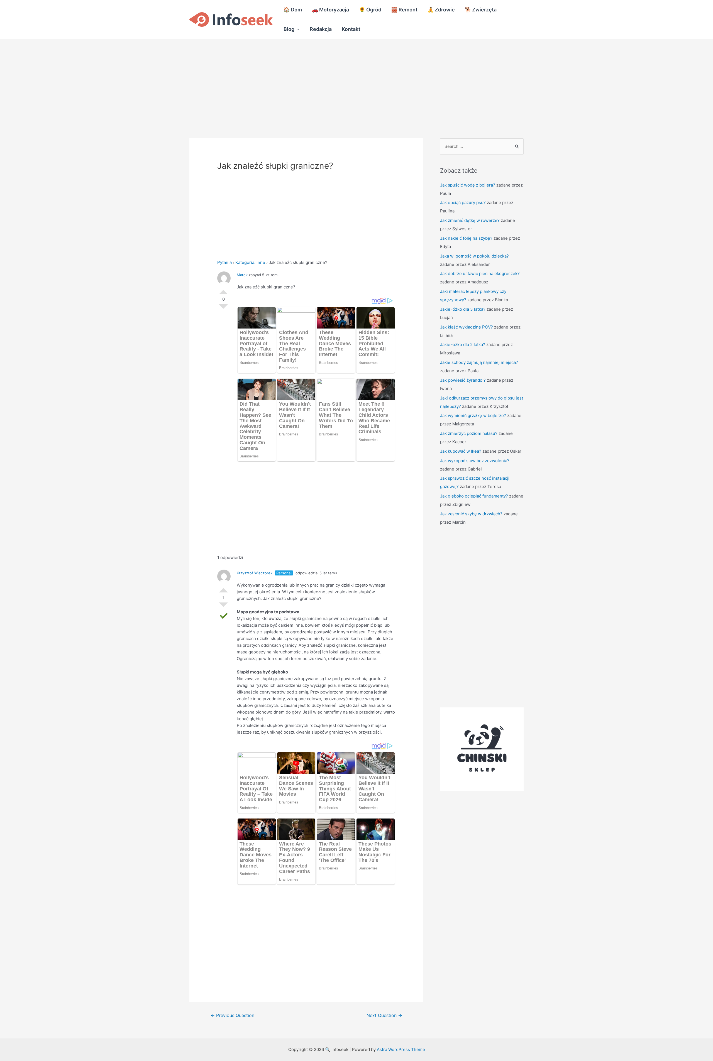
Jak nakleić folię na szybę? (466, 238)
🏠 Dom (293, 10)
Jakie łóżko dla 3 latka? (462, 309)
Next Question (384, 1015)
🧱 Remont (404, 10)
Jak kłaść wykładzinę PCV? (466, 327)
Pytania (224, 262)
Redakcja (321, 29)
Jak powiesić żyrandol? (463, 380)
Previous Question (232, 1015)
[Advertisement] (167, 80)
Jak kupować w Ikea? (460, 451)
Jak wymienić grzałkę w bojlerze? (473, 415)
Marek (242, 275)
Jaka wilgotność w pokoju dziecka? (474, 256)
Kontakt (351, 29)
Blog (289, 29)
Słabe (223, 308)
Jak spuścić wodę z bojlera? (467, 185)
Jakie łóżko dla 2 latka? (462, 344)
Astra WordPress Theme (401, 1049)
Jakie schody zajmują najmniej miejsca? (479, 362)
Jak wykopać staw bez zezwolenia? (474, 460)
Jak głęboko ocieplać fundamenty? (474, 496)
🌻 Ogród (370, 10)
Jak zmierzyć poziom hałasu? (468, 433)
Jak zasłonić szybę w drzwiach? (471, 513)
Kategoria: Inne (250, 262)
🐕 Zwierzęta (481, 10)
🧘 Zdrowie (441, 10)
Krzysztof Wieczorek (254, 573)
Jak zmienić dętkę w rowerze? (470, 220)
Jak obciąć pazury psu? (463, 202)
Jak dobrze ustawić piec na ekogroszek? (480, 273)
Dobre (223, 289)
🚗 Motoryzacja (330, 10)
